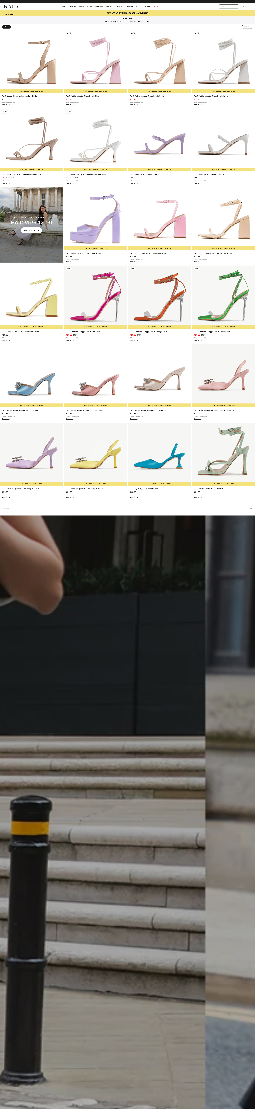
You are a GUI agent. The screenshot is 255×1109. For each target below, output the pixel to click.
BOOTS (73, 6)
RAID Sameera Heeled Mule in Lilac (144, 175)
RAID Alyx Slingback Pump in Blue (144, 489)
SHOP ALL (147, 6)
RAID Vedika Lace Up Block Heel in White (211, 96)
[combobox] (228, 6)
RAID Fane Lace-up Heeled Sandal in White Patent (87, 175)
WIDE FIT (120, 6)
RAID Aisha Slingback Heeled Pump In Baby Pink (214, 410)
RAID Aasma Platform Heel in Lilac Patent (83, 253)
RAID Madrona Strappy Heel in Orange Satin (148, 332)
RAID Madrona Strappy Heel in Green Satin (212, 332)
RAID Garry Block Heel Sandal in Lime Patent (21, 332)
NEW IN (64, 6)
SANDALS (110, 6)
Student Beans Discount (117, 1)
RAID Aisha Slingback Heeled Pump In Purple (20, 489)
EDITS (138, 6)
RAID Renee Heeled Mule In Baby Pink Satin (84, 410)
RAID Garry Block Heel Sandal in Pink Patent (148, 253)
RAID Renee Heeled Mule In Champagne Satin (149, 410)
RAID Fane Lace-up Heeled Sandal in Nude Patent (23, 175)
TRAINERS (99, 6)
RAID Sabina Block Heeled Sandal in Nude (19, 96)
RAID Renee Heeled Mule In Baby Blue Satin (20, 410)
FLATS (89, 6)
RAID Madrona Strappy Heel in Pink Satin (83, 332)
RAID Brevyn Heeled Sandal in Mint (208, 489)
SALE (156, 6)
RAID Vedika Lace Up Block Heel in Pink (82, 96)
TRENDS (129, 6)
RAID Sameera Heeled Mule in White (209, 175)
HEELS (81, 6)
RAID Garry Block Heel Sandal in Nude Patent (213, 253)
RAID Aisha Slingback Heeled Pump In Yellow (84, 489)
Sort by (246, 27)
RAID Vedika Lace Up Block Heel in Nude (147, 96)
